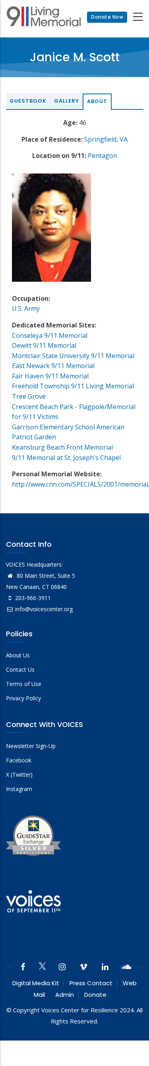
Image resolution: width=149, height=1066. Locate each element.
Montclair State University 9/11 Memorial (73, 355)
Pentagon (102, 155)
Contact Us (20, 669)
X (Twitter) (19, 774)
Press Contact (91, 983)
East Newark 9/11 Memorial (53, 365)
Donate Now (107, 17)
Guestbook (28, 101)
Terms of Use (23, 684)
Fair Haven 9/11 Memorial (50, 376)
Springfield (100, 139)
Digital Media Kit (35, 983)
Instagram (19, 789)
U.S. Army (26, 308)
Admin (64, 994)
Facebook (18, 760)
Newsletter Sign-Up (31, 746)
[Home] (43, 17)
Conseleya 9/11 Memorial (49, 335)
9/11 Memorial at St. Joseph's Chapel (66, 457)
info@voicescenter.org (44, 609)
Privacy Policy (23, 698)
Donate (95, 994)
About (97, 101)
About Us (18, 655)
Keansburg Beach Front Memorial (62, 447)
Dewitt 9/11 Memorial (44, 345)
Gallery (66, 101)
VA (124, 139)
